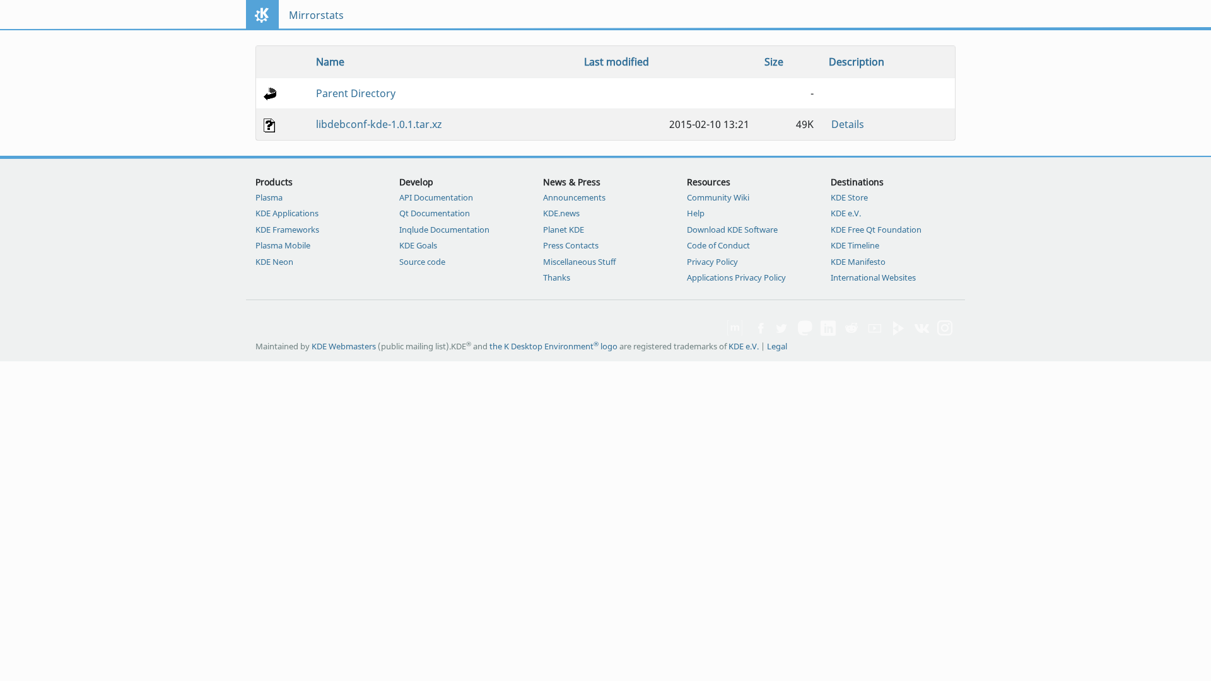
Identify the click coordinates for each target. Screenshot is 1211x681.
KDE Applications (287, 213)
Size (773, 62)
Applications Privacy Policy (736, 277)
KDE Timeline (855, 245)
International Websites (873, 277)
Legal (777, 346)
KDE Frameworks (287, 229)
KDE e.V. (846, 213)
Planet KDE (563, 229)
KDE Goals (418, 245)
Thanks (556, 277)
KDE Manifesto (858, 261)
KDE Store (849, 197)
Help (696, 213)
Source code (422, 261)
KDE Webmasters (344, 346)
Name (330, 62)
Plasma (269, 197)
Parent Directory (355, 93)
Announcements (574, 197)
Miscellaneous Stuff (579, 261)
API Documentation (436, 197)
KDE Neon (274, 261)
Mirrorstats (316, 15)
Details (847, 124)
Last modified (616, 62)
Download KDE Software (732, 229)
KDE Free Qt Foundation (876, 229)
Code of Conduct (718, 245)
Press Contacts (571, 245)
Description (856, 62)
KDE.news (561, 213)
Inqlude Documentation (444, 229)
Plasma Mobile (282, 245)
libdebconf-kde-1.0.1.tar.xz (379, 124)
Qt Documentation (434, 213)
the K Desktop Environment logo (553, 346)
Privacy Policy (712, 261)
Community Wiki (718, 197)
